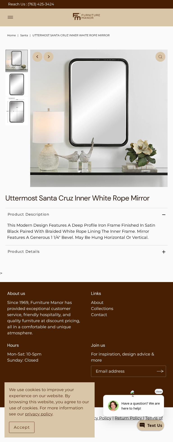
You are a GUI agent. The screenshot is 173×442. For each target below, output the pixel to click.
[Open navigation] (10, 17)
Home (11, 35)
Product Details (24, 251)
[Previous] (37, 57)
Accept (22, 427)
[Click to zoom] (160, 57)
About (97, 302)
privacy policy (38, 414)
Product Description (28, 214)
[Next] (48, 57)
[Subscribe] (160, 371)
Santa (24, 35)
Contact (99, 314)
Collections (102, 308)
